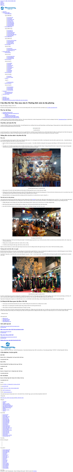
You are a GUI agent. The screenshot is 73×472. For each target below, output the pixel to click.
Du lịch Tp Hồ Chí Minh (11, 40)
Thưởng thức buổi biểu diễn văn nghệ (12, 116)
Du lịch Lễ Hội (7, 44)
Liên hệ (1, 1)
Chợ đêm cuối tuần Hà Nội (52, 107)
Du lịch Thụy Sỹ (10, 67)
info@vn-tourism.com (6, 390)
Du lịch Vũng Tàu (10, 43)
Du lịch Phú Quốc (10, 41)
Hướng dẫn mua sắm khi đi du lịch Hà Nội (10, 340)
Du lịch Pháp (9, 63)
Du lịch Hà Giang (10, 25)
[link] (18, 397)
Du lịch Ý (9, 69)
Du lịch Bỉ (9, 64)
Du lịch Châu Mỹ (8, 72)
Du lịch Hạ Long (10, 21)
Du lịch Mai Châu (10, 22)
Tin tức (4, 402)
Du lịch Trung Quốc (11, 56)
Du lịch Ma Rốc (10, 90)
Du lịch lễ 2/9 (9, 48)
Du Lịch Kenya (5, 466)
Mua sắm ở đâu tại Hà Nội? (7, 334)
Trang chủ (4, 11)
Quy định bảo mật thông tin (8, 405)
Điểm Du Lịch (5, 318)
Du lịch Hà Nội (10, 17)
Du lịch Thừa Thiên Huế (11, 34)
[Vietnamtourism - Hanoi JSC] (8, 9)
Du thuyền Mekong (8, 93)
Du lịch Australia (10, 82)
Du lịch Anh (9, 66)
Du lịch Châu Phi (8, 83)
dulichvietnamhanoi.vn (8, 392)
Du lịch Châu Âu (8, 59)
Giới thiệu (4, 401)
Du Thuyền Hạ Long (9, 92)
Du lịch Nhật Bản (10, 57)
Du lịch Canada (10, 77)
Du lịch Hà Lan (10, 65)
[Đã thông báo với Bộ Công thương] (7, 397)
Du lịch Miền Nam (8, 36)
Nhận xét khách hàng (6, 404)
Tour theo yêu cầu (6, 94)
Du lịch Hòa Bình (10, 24)
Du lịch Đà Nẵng (10, 35)
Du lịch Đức (9, 68)
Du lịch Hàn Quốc (10, 58)
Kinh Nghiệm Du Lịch (7, 321)
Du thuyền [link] (5, 91)
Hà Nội (33, 199)
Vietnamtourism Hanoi (62, 119)
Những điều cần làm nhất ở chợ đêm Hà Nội (11, 113)
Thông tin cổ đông (6, 403)
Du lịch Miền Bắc (8, 13)
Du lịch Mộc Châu (10, 19)
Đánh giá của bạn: (4, 313)
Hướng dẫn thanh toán (7, 407)
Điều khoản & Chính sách (7, 406)
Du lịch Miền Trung (8, 26)
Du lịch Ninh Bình (10, 23)
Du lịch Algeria (10, 89)
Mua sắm (6, 114)
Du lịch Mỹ (9, 76)
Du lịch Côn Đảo (10, 42)
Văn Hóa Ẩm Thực (6, 319)
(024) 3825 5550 (5, 386)
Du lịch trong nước (6, 12)
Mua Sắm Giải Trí (6, 320)
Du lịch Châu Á (8, 52)
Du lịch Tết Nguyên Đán (11, 49)
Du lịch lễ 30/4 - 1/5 (11, 50)
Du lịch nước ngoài (6, 51)
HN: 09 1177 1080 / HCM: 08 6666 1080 (8, 0)
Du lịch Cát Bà (10, 20)
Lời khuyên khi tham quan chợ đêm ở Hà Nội (11, 117)
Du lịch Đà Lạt (10, 30)
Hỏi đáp (4, 408)
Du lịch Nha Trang (10, 33)
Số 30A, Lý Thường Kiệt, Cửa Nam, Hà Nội (12, 384)
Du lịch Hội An (10, 31)
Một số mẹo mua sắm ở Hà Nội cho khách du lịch (12, 329)
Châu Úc (6, 78)
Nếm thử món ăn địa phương (10, 115)
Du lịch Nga (9, 71)
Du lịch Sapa (9, 18)
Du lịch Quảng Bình (11, 32)
